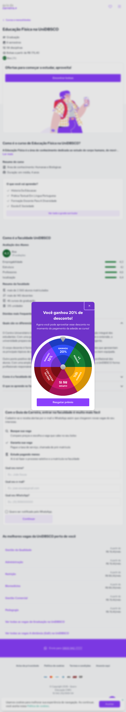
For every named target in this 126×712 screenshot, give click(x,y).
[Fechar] (89, 306)
